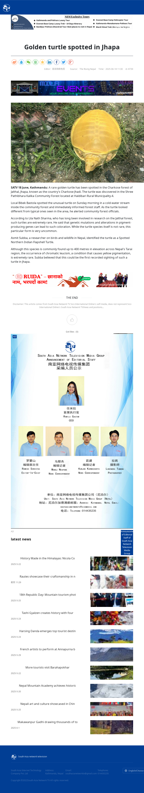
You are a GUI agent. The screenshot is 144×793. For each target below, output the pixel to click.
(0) (77, 331)
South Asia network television (32, 756)
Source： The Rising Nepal (83, 69)
